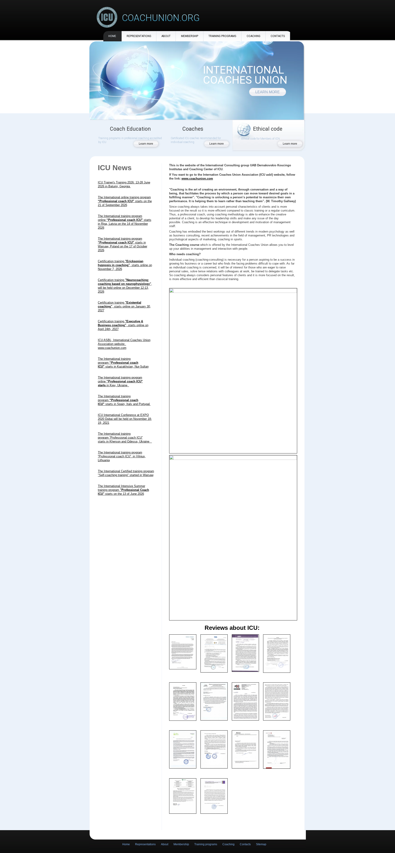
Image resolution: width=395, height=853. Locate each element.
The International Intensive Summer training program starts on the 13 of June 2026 (123, 489)
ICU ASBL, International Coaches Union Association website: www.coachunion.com (124, 344)
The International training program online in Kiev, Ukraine (120, 381)
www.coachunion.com (197, 178)
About (166, 36)
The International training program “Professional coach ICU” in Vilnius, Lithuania (122, 456)
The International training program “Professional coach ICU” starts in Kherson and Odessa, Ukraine (125, 437)
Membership (189, 36)
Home (112, 36)
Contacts (278, 36)
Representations (139, 36)
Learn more (267, 92)
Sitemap (261, 844)
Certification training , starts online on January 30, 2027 (124, 306)
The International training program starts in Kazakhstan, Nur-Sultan (123, 362)
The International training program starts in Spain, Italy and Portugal (124, 400)
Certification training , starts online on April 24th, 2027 (123, 325)
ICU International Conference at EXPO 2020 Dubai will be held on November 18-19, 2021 (125, 418)
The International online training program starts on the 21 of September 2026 (125, 201)
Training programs (222, 36)
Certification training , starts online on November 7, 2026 (125, 265)
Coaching (253, 36)
